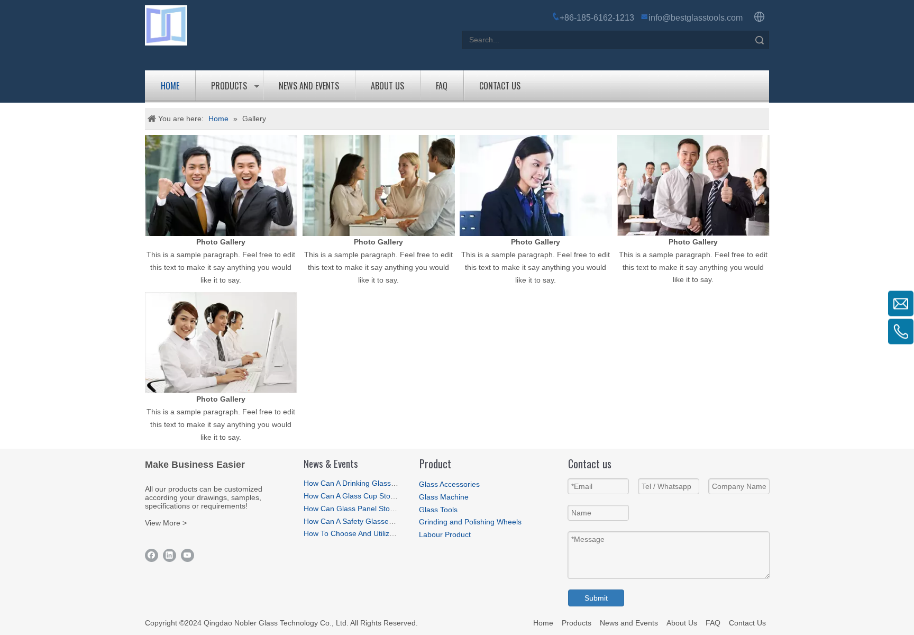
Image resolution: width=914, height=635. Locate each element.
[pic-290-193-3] (536, 185)
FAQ (441, 85)
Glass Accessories (449, 484)
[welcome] (693, 185)
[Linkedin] (169, 555)
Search (760, 40)
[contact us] (221, 342)
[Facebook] (151, 555)
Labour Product (445, 534)
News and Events (309, 85)
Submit (596, 598)
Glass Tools (438, 509)
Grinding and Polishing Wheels (470, 522)
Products (229, 85)
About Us (387, 85)
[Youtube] (187, 555)
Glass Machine (444, 497)
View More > (166, 523)
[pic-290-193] (221, 185)
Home (170, 85)
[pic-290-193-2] (379, 185)
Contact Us (499, 85)
